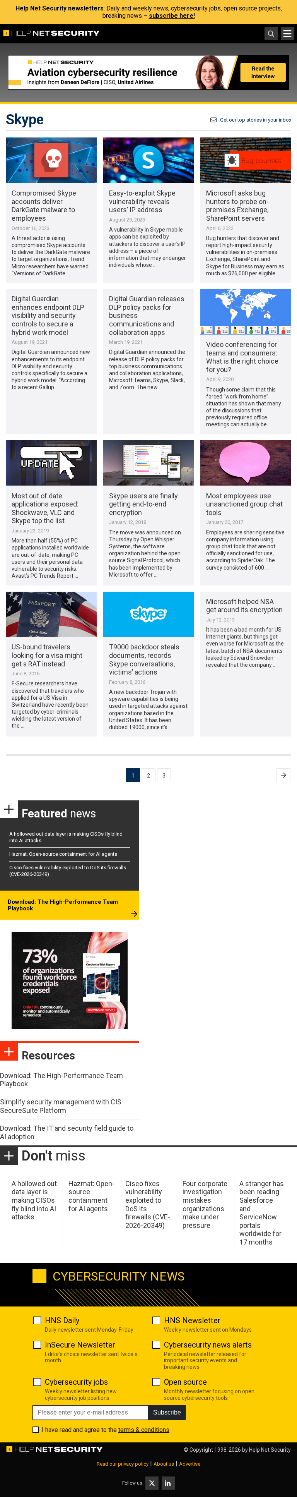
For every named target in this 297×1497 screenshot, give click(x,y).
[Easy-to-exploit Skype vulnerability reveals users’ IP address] (148, 160)
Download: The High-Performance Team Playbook (63, 905)
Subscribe (167, 1412)
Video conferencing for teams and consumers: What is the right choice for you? (242, 357)
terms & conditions (143, 1429)
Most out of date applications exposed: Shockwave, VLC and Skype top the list (45, 508)
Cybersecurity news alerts (208, 1344)
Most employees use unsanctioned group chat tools (244, 504)
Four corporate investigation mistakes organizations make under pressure (205, 1204)
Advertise (189, 1464)
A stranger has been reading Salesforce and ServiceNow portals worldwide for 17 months (261, 1212)
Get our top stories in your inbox (255, 119)
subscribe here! (172, 15)
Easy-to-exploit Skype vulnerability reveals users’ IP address (142, 201)
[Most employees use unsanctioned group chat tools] (245, 463)
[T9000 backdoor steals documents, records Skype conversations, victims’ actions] (148, 614)
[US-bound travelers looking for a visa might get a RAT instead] (51, 614)
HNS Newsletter (192, 1320)
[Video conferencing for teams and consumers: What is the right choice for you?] (245, 312)
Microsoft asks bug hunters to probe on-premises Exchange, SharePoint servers (237, 205)
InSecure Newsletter (80, 1344)
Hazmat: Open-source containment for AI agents (63, 854)
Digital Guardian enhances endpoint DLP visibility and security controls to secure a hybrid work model (48, 315)
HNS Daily (62, 1320)
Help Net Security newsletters (59, 8)
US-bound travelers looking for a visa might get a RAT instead (47, 655)
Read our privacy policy (122, 1464)
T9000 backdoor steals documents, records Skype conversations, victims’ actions (144, 659)
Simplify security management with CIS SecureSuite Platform (60, 1106)
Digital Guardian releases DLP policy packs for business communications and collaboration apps (146, 315)
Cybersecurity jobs (76, 1382)
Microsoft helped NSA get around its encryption (244, 605)
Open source (185, 1382)
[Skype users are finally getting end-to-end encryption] (148, 463)
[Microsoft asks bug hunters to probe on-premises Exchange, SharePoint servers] (245, 160)
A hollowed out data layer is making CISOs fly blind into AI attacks (34, 1200)
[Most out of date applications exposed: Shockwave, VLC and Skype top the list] (51, 463)
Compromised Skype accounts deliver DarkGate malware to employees (44, 205)
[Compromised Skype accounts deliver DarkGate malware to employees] (51, 160)
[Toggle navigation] (287, 33)
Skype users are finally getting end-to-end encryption (143, 504)
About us (164, 1464)
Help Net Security (270, 1450)
